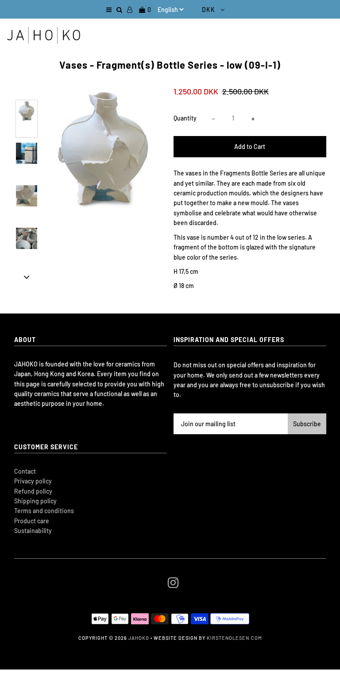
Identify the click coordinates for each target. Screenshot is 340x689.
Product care (31, 521)
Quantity (185, 118)
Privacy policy (33, 481)
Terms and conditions (44, 510)
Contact (25, 471)
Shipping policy (35, 501)
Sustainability (33, 530)
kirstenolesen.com (234, 638)
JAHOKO (138, 638)
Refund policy (33, 491)
